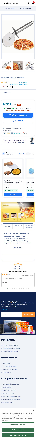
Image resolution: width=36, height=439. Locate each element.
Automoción (7, 387)
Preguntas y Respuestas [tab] (29, 226)
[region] (18, 423)
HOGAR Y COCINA (10, 8)
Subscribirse (28, 314)
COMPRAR (19, 121)
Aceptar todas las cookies (18, 435)
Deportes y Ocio (8, 393)
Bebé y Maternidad (9, 390)
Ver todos (22, 154)
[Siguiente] (32, 153)
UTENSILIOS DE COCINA (24, 8)
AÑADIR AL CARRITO (19, 115)
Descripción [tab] (7, 226)
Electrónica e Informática (11, 396)
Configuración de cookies (18, 424)
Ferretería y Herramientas (12, 399)
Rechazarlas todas (18, 430)
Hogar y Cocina (8, 402)
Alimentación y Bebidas (11, 384)
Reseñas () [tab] (18, 225)
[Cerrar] (34, 410)
